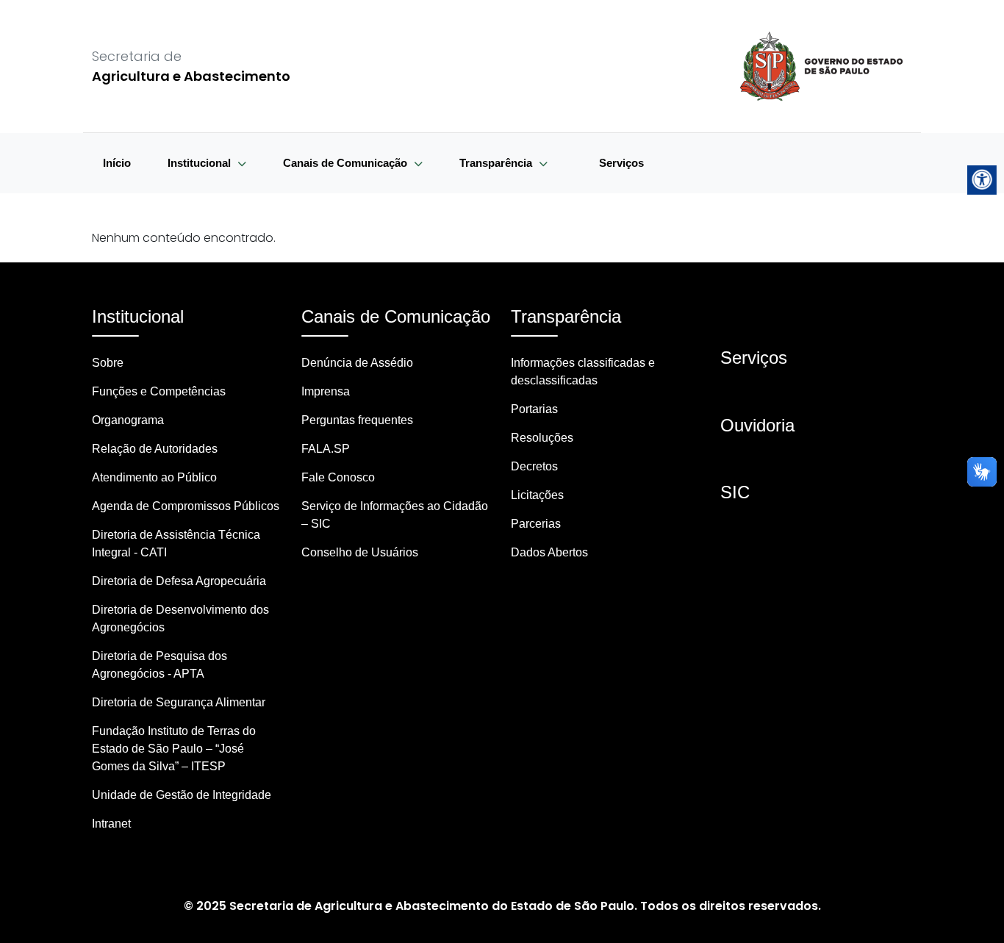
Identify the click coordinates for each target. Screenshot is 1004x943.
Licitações (537, 495)
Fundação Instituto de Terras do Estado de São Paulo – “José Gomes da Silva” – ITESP (174, 748)
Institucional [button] (201, 163)
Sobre (107, 362)
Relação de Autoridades (155, 448)
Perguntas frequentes (357, 420)
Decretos (534, 466)
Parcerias (536, 523)
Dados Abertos (549, 552)
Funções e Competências (159, 391)
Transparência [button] (497, 163)
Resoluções (542, 437)
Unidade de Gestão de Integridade (181, 795)
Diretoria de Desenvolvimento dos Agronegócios (180, 618)
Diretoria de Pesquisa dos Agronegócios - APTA (159, 665)
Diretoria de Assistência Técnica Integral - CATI (176, 543)
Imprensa (325, 391)
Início (117, 163)
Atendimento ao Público (154, 477)
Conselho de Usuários (359, 552)
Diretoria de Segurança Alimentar (178, 702)
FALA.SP (325, 448)
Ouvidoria (757, 425)
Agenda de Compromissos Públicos (185, 506)
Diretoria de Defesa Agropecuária (179, 581)
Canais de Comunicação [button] (346, 163)
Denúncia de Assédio (357, 362)
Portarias (534, 409)
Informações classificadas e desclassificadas (583, 371)
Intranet (111, 823)
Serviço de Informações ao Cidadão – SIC (394, 515)
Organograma (128, 420)
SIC (735, 492)
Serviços (621, 163)
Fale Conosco (338, 477)
